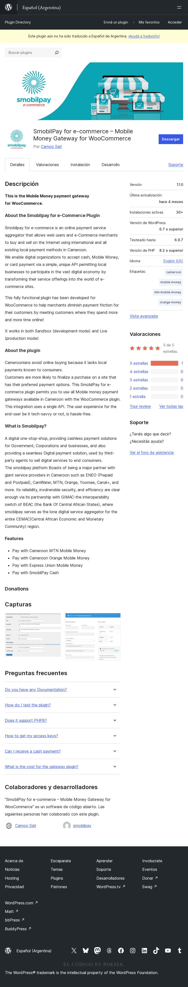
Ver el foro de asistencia (152, 452)
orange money (170, 302)
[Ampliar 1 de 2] (54, 619)
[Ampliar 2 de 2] (114, 619)
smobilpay (82, 825)
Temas (57, 869)
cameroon (173, 272)
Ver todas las (171, 406)
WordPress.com (21, 902)
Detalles (17, 164)
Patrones (59, 886)
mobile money (170, 282)
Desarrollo (111, 164)
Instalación (80, 164)
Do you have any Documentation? (36, 689)
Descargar (171, 139)
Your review (140, 406)
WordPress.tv (111, 886)
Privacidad (14, 886)
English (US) (173, 261)
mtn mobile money (167, 292)
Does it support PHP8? (26, 720)
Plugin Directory (18, 22)
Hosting (12, 878)
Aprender (104, 860)
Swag (149, 886)
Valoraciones (47, 164)
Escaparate (61, 860)
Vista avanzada (144, 316)
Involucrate (152, 860)
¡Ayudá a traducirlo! (144, 36)
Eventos (149, 869)
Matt (12, 911)
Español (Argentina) (34, 950)
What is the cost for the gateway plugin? (41, 766)
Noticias (12, 869)
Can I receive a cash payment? (33, 751)
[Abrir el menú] (180, 7)
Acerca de (14, 860)
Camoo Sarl (51, 146)
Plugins (57, 878)
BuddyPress (18, 928)
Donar (150, 878)
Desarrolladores (110, 878)
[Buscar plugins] (57, 52)
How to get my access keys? (31, 736)
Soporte (175, 164)
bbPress (15, 920)
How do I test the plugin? (28, 705)
